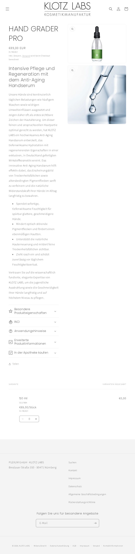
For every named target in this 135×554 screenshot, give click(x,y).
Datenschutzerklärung (59, 546)
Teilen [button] (15, 364)
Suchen (72, 462)
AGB (74, 546)
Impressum (75, 478)
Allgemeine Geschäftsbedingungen (87, 494)
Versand (26, 55)
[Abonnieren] (95, 523)
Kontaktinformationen (113, 546)
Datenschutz (75, 486)
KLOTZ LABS (24, 546)
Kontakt (73, 470)
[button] (7, 9)
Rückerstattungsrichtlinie (82, 502)
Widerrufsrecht (40, 546)
